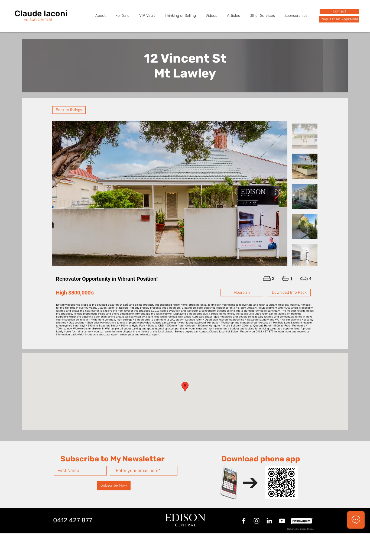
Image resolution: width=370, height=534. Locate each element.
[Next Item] (278, 193)
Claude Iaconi (41, 13)
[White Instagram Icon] (256, 521)
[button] (339, 19)
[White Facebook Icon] (244, 521)
